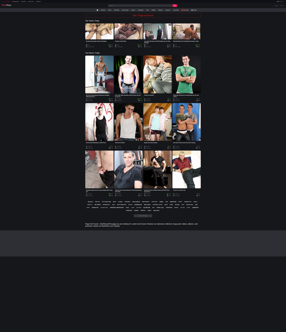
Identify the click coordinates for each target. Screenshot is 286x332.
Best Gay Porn (31, 1)
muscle (90, 201)
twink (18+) (160, 207)
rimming (143, 210)
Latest (109, 10)
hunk (171, 204)
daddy (149, 210)
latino (120, 201)
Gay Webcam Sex (15, 1)
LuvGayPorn (38, 1)
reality (90, 204)
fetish (177, 204)
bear (114, 201)
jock (166, 204)
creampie (127, 201)
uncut (195, 201)
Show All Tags (143, 215)
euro (88, 207)
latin (132, 207)
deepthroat (145, 201)
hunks (136, 210)
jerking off (187, 201)
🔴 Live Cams (185, 10)
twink (161, 201)
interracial (106, 204)
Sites (147, 10)
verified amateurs (117, 207)
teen (183, 204)
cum (166, 201)
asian (188, 207)
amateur (173, 201)
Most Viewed (125, 10)
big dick (156, 210)
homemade (169, 207)
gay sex (182, 207)
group (180, 201)
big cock (147, 204)
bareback (138, 204)
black (130, 204)
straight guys (157, 204)
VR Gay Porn (23, 1)
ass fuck (138, 207)
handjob (129, 210)
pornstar (95, 207)
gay (196, 204)
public (176, 207)
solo (113, 204)
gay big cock (104, 207)
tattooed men (106, 201)
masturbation (121, 204)
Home (97, 10)
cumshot (195, 207)
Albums (133, 10)
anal (127, 207)
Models (153, 10)
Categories (140, 10)
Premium (103, 10)
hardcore (154, 201)
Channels (167, 10)
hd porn (98, 204)
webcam (97, 201)
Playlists (160, 10)
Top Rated (116, 10)
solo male (136, 201)
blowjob (147, 207)
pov (153, 207)
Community (176, 10)
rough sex (189, 204)
